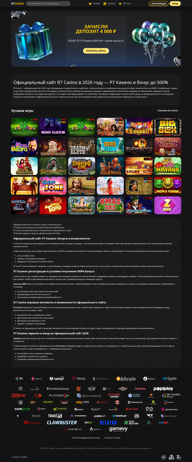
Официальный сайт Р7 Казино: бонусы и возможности (37, 224)
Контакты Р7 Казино (112, 438)
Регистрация (158, 3)
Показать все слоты (168, 110)
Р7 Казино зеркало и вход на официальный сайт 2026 (36, 233)
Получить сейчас (96, 50)
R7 (17, 3)
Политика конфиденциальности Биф (86, 438)
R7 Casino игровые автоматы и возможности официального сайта (42, 230)
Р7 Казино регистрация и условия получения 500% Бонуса (38, 227)
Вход (175, 3)
